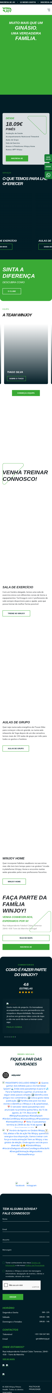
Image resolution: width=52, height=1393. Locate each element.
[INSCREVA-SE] (17, 156)
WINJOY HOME (14, 882)
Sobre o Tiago (16, 379)
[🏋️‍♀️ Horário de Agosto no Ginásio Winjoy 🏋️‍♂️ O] (26, 1146)
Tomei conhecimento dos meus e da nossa (25, 1258)
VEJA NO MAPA (26, 938)
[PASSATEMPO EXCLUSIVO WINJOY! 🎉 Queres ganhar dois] (26, 1099)
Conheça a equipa (26, 393)
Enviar (13, 1292)
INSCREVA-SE (26, 947)
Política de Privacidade (34, 1260)
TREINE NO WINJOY (16, 613)
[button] (5, 1031)
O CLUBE (12, 291)
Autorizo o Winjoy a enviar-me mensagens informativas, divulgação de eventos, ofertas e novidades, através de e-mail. (25, 1268)
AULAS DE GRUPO (16, 749)
